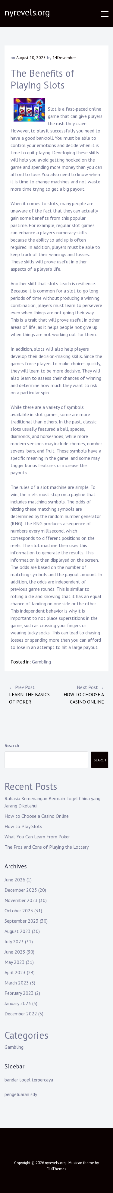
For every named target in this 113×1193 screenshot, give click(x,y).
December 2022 (21, 1014)
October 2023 (19, 910)
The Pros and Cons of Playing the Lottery (47, 847)
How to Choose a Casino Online (84, 694)
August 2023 (18, 931)
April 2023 (15, 972)
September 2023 (22, 921)
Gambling (41, 662)
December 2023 (21, 890)
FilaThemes (56, 1168)
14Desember (64, 57)
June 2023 (15, 952)
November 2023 (21, 900)
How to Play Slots (23, 826)
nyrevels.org (27, 12)
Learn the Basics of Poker (29, 694)
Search (12, 745)
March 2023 (17, 983)
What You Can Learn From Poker (37, 837)
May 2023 (15, 962)
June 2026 (15, 880)
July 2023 (14, 941)
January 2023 (18, 1003)
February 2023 (19, 993)
